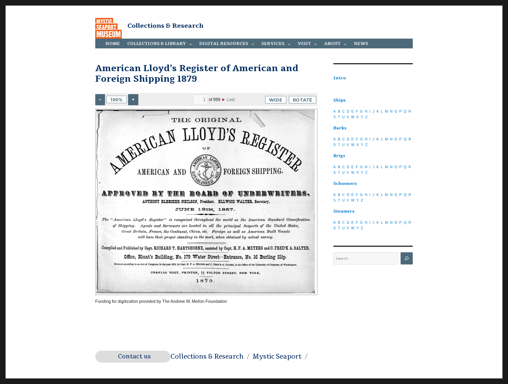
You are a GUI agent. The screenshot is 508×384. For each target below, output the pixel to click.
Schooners (345, 183)
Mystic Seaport (276, 356)
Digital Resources (223, 44)
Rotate (302, 100)
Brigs (339, 156)
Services (272, 44)
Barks (340, 128)
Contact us (134, 356)
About (332, 44)
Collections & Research (165, 25)
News (361, 44)
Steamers (344, 211)
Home (112, 44)
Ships (339, 100)
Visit (304, 44)
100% (116, 99)
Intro (339, 78)
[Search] (407, 258)
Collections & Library (156, 44)
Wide (275, 100)
